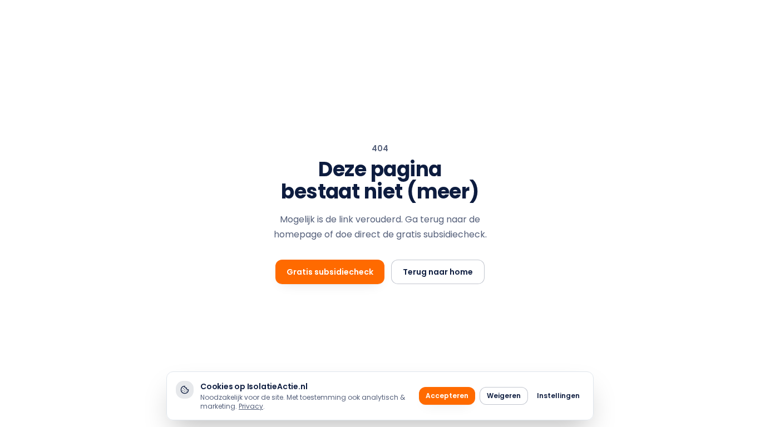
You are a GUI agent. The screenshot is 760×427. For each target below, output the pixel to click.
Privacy (251, 406)
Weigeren (504, 395)
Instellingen (558, 395)
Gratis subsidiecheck (330, 271)
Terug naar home (438, 271)
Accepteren (447, 395)
